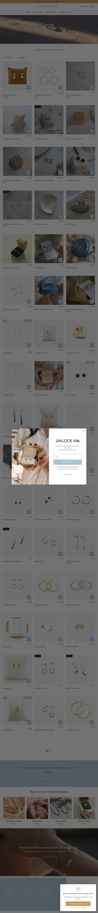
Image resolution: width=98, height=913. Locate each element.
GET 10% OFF (67, 462)
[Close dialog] (84, 431)
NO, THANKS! (68, 474)
